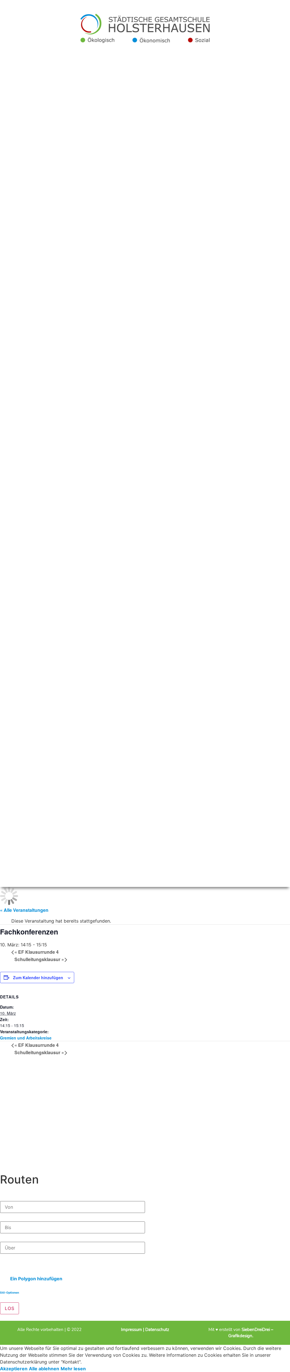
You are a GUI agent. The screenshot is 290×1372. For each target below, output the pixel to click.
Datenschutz (157, 1329)
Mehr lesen (73, 1368)
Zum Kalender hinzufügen (38, 977)
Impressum (132, 1329)
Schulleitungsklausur (39, 959)
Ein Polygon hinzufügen (35, 1278)
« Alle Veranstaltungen (24, 910)
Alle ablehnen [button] (44, 1368)
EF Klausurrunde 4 (36, 952)
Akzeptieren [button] (13, 1368)
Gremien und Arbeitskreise (26, 1038)
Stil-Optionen (9, 1292)
